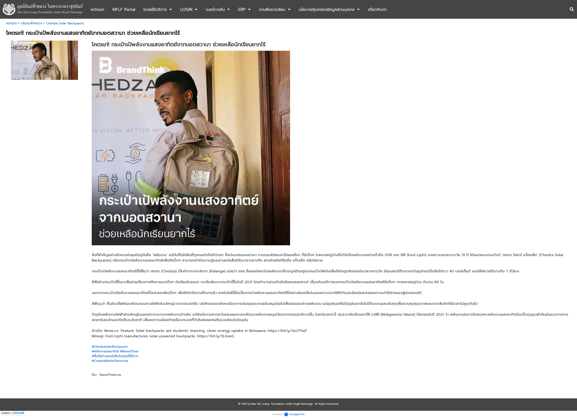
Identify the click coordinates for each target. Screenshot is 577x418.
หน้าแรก (11, 23)
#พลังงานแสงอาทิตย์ (105, 351)
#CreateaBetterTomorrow (110, 360)
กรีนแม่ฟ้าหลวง (31, 23)
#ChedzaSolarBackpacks (110, 346)
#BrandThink (129, 351)
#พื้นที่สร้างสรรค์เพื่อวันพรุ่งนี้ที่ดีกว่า (115, 356)
